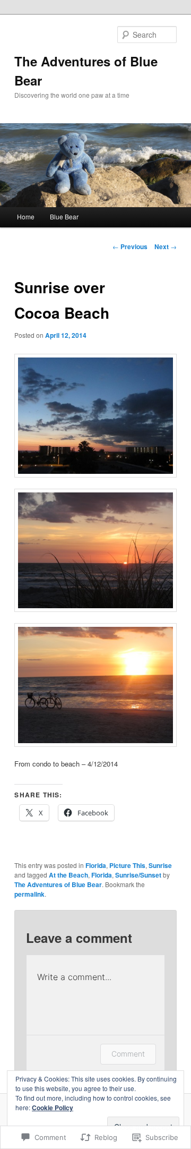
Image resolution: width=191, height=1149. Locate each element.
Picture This (127, 865)
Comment (128, 1053)
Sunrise (160, 865)
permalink (29, 894)
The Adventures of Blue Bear (58, 884)
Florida (95, 865)
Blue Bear (64, 216)
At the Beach (68, 875)
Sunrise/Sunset (138, 875)
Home (25, 216)
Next (165, 246)
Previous (129, 246)
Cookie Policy (52, 1107)
